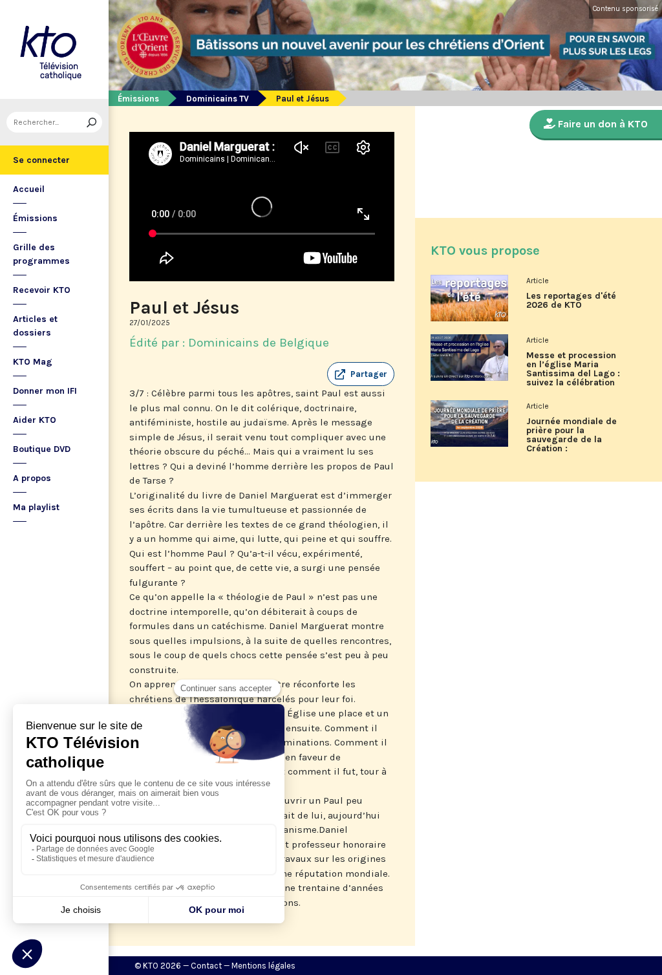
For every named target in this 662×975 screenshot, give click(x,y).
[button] (360, 374)
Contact (206, 965)
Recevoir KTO (41, 289)
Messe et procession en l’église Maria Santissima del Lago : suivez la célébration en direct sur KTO (573, 373)
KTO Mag (32, 361)
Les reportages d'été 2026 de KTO (571, 301)
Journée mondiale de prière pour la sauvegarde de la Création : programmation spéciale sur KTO (571, 439)
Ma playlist (36, 507)
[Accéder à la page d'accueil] (54, 49)
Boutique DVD (41, 449)
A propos (32, 478)
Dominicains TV (217, 98)
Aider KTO (34, 419)
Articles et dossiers (35, 326)
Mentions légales (263, 965)
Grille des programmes (41, 254)
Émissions (35, 218)
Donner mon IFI (45, 390)
